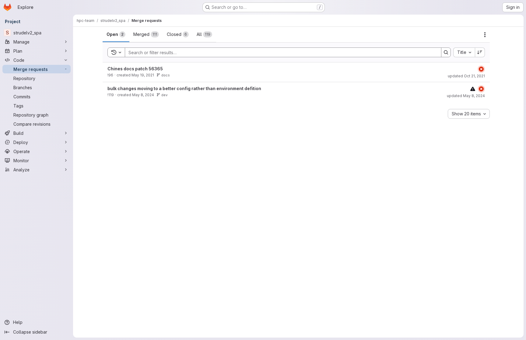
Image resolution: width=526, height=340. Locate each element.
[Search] (446, 52)
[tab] (116, 34)
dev (164, 95)
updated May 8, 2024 (466, 95)
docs (165, 75)
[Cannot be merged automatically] (472, 88)
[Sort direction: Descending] (480, 52)
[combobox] (464, 52)
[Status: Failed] (481, 69)
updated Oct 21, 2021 (466, 76)
